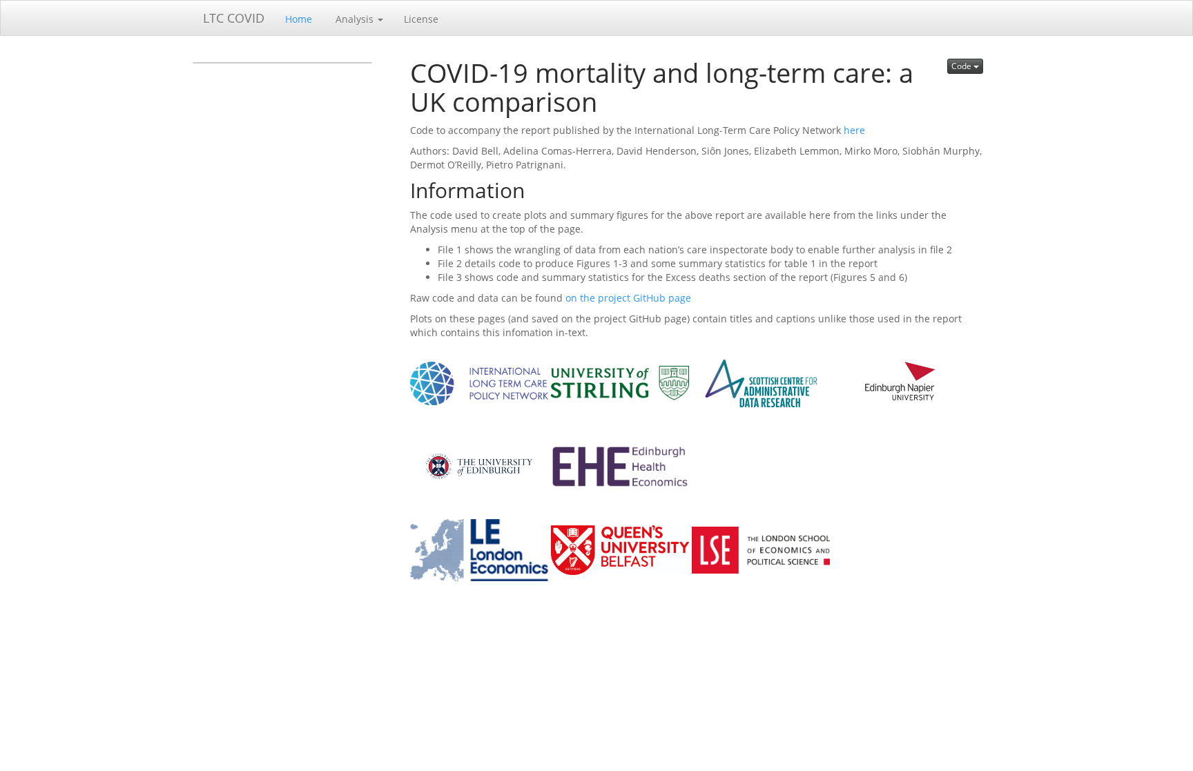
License (421, 19)
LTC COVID (233, 18)
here (854, 130)
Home (298, 19)
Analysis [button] (354, 19)
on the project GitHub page (628, 297)
